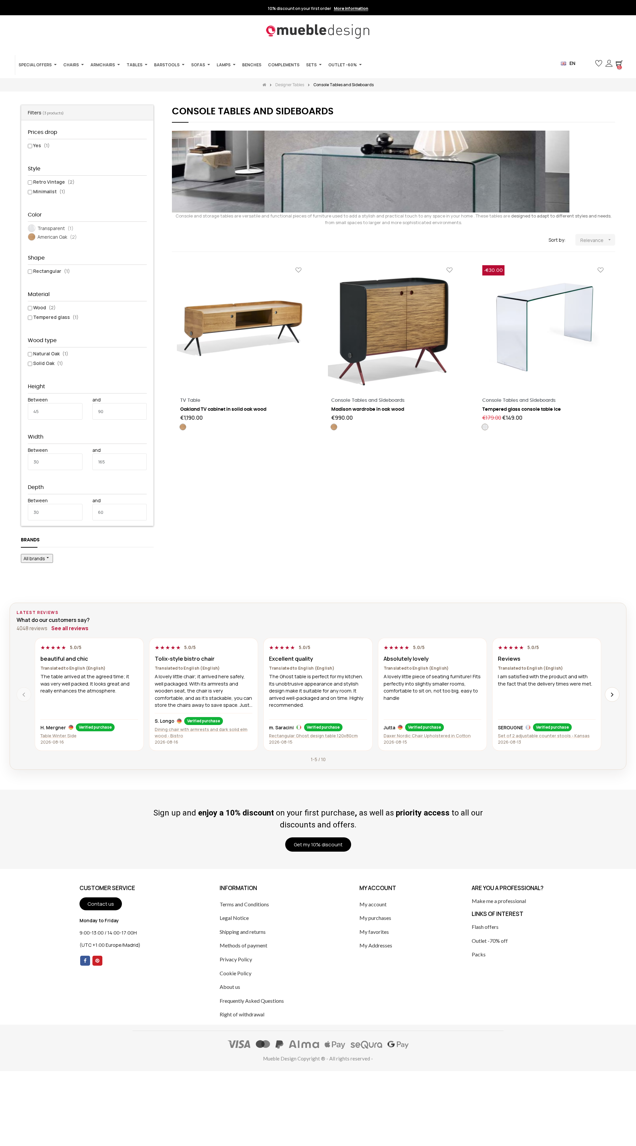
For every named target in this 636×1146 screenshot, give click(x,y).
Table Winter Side (58, 736)
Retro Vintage (54, 182)
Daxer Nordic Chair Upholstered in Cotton (427, 736)
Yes (41, 145)
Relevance (596, 240)
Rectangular (51, 271)
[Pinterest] (97, 961)
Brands (30, 540)
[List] (186, 240)
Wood (44, 307)
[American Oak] (183, 427)
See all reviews (69, 628)
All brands (37, 558)
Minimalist (49, 191)
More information (351, 8)
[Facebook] (85, 961)
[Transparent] (485, 427)
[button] (588, 63)
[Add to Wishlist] (298, 270)
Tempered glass (56, 317)
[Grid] (176, 240)
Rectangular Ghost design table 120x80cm (313, 736)
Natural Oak (50, 353)
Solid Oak (48, 363)
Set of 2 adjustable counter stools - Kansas (544, 736)
